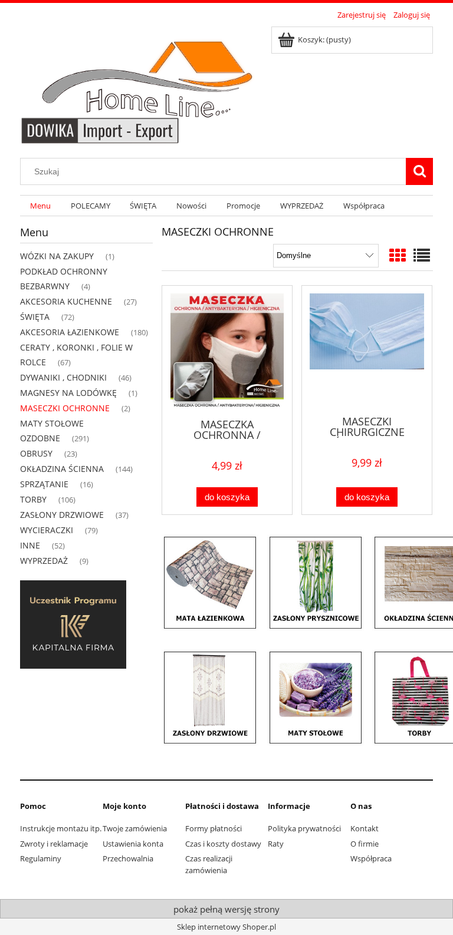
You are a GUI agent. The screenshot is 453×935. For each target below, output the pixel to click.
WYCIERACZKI (46, 530)
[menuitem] (40, 206)
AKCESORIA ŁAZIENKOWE (69, 332)
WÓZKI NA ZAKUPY (57, 256)
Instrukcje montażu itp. (60, 828)
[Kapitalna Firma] (73, 624)
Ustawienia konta (133, 843)
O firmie (364, 843)
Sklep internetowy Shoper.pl (226, 926)
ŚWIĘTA (35, 316)
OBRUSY (36, 453)
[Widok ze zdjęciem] (397, 255)
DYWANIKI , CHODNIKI (63, 377)
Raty (276, 843)
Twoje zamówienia (135, 828)
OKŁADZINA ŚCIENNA (62, 468)
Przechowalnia (128, 858)
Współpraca (371, 858)
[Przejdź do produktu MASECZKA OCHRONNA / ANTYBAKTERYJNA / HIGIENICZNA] (227, 350)
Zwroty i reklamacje (54, 843)
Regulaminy (40, 858)
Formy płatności (213, 828)
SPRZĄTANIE (44, 484)
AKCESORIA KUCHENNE (66, 301)
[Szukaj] (419, 171)
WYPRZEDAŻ (44, 560)
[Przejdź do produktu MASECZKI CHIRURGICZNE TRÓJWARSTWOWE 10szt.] (367, 349)
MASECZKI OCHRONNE (65, 408)
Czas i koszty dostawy (223, 843)
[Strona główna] (142, 83)
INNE (30, 545)
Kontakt (364, 828)
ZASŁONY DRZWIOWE (62, 514)
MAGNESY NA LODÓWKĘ (68, 392)
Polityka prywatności (304, 828)
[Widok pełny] (421, 255)
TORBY (33, 499)
